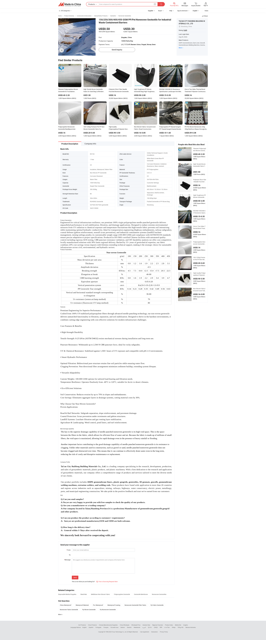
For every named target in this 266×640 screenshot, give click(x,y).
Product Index (169, 625)
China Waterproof (65, 605)
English (84, 627)
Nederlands (137, 627)
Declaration (154, 632)
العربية (144, 627)
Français (105, 627)
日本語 (156, 627)
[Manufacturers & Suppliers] (69, 4)
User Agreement (144, 632)
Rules (206, 11)
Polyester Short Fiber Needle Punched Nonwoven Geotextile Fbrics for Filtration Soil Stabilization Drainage (199, 181)
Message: (67, 560)
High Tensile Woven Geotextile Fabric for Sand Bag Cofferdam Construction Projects (199, 165)
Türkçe (173, 627)
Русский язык (114, 627)
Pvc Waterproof (98, 605)
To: (70, 555)
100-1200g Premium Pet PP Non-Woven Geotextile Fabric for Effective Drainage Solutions (199, 258)
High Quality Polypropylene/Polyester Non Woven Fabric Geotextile (199, 274)
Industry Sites (146, 625)
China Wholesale (124, 625)
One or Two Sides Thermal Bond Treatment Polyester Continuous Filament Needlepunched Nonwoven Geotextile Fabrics (199, 227)
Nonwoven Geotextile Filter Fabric (135, 605)
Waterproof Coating (113, 605)
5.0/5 (185, 30)
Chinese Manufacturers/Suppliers (108, 625)
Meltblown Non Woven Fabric (100, 594)
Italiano (123, 627)
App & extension (182, 11)
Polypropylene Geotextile (122, 594)
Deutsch (129, 627)
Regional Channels (157, 625)
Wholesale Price (135, 625)
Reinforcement (151, 186)
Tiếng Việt (180, 627)
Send (75, 577)
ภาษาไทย (167, 627)
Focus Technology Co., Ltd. (119, 632)
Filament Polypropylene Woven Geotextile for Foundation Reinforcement (199, 149)
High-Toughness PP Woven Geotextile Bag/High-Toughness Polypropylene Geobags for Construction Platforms (199, 196)
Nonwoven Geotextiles (159, 594)
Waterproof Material (82, 605)
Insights (185, 625)
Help (170, 11)
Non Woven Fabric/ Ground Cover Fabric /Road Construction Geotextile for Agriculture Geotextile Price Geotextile (199, 290)
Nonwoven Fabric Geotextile (69, 610)
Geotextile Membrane (141, 594)
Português (98, 627)
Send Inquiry (117, 50)
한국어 (150, 627)
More (180, 48)
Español (91, 627)
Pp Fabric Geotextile (157, 605)
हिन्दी (161, 627)
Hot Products (82, 625)
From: (68, 550)
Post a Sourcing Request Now (107, 582)
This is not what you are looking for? (83, 582)
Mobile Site (178, 625)
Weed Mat (83, 594)
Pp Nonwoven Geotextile (108, 610)
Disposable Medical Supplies (67, 594)
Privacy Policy (164, 632)
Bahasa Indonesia (191, 627)
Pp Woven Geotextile (88, 610)
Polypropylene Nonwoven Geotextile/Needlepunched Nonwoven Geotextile (199, 243)
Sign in (206, 5)
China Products (92, 625)
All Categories (65, 11)
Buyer (160, 11)
